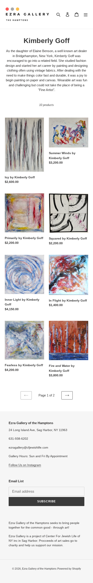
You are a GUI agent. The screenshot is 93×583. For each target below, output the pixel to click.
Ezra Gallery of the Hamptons (39, 568)
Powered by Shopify (69, 568)
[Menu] (85, 14)
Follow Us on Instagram (25, 465)
